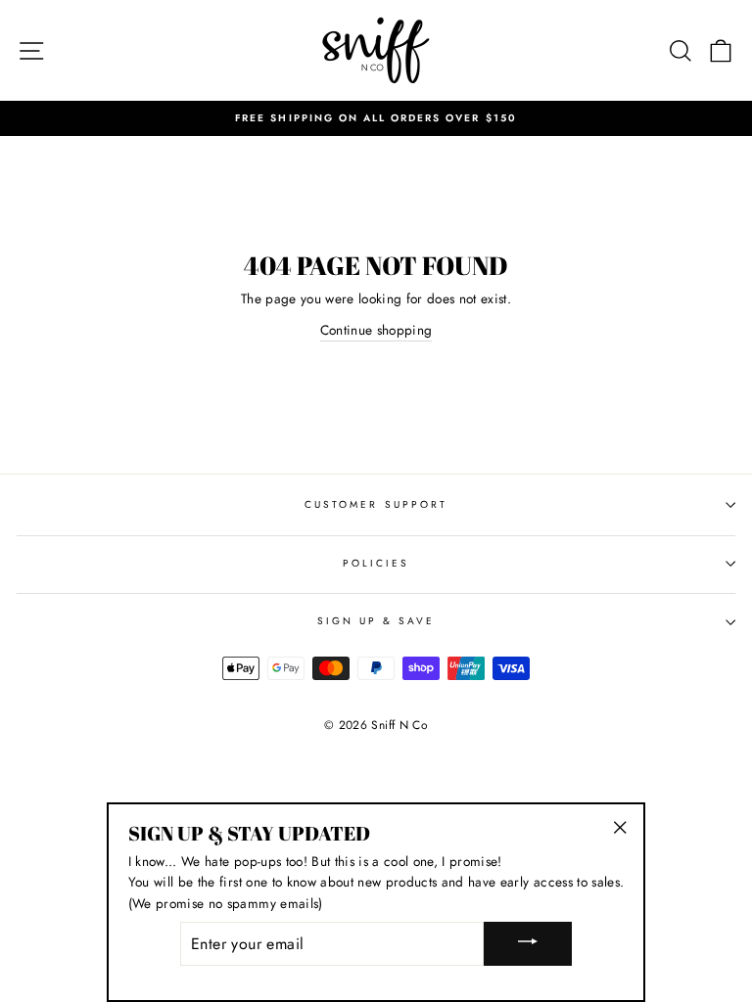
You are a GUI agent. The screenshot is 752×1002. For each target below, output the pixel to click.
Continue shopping (376, 330)
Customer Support (376, 504)
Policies (376, 563)
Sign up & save (376, 621)
